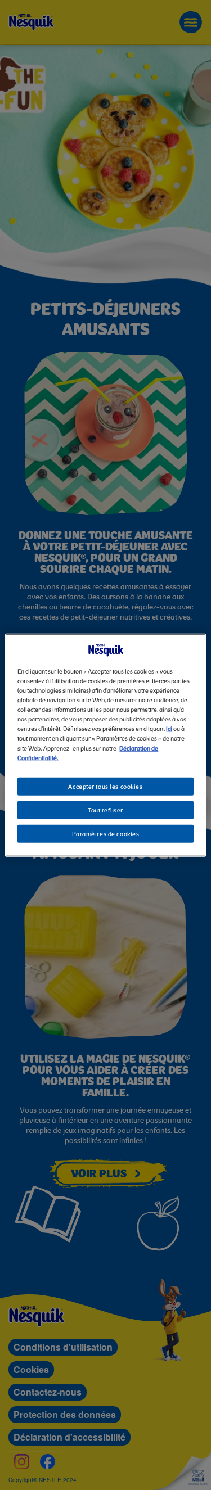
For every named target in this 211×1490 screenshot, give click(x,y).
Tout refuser (105, 810)
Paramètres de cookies (106, 833)
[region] (105, 745)
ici (169, 729)
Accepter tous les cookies (105, 786)
